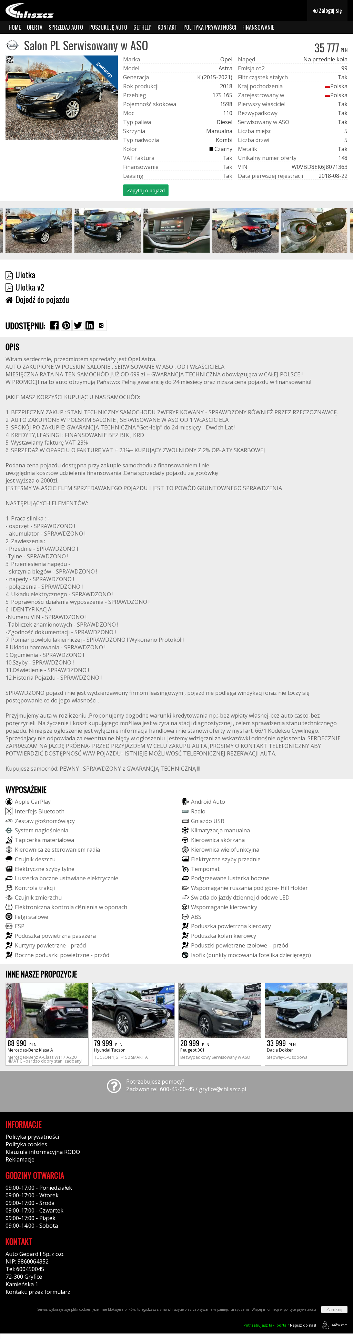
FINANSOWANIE (258, 27)
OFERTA (34, 27)
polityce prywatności (300, 1309)
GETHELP (142, 27)
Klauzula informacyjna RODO (43, 1152)
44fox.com (339, 1324)
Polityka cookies (26, 1144)
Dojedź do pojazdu (42, 299)
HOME (15, 27)
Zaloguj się (329, 10)
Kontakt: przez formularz (38, 1292)
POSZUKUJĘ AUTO (108, 27)
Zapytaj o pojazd (146, 190)
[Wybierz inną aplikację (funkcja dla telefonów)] (101, 325)
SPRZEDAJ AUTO (66, 27)
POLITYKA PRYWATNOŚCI (209, 27)
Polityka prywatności (32, 1136)
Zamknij (334, 1309)
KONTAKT (167, 27)
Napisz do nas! (279, 1325)
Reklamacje (20, 1159)
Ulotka (25, 274)
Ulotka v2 (30, 287)
